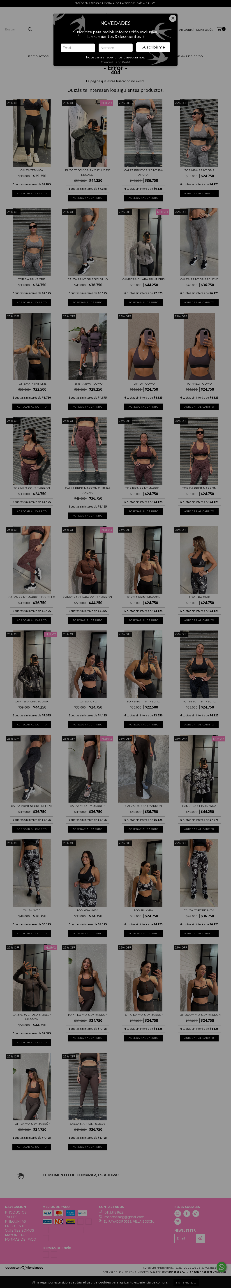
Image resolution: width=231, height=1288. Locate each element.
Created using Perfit (115, 62)
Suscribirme (153, 47)
